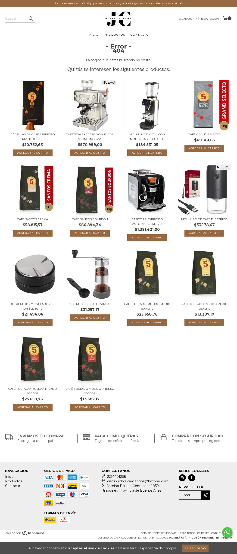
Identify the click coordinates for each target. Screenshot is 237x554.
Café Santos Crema (32, 219)
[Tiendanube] (25, 534)
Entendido (195, 548)
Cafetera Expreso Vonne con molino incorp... (90, 137)
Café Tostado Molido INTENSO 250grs (89, 391)
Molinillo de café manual (90, 304)
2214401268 (116, 477)
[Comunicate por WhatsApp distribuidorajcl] (227, 532)
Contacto (139, 34)
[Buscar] (30, 18)
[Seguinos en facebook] (191, 477)
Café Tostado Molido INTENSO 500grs (32, 391)
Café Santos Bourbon (90, 219)
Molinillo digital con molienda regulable (147, 137)
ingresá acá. (178, 537)
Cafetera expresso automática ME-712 (147, 221)
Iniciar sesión (209, 18)
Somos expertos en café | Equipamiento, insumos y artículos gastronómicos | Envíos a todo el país (118, 3)
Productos (114, 34)
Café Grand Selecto (204, 134)
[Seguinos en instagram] (182, 477)
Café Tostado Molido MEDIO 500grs (147, 306)
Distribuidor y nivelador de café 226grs (33, 306)
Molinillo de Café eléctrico (204, 219)
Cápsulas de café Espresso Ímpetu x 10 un (32, 137)
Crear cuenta (188, 18)
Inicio (93, 34)
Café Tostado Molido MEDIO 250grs (204, 306)
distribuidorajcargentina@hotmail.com (137, 481)
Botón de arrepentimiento (212, 537)
